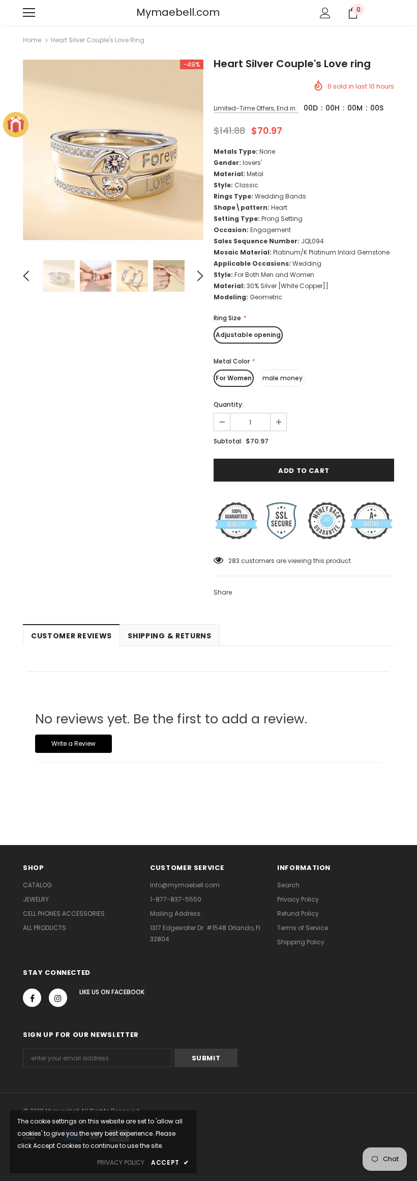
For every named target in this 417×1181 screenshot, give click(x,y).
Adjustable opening (248, 334)
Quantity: (229, 404)
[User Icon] (325, 13)
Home (32, 40)
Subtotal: (228, 441)
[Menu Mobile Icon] (29, 13)
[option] (113, 150)
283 (234, 560)
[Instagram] (58, 998)
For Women (234, 378)
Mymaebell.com (178, 12)
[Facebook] (32, 998)
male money (282, 378)
